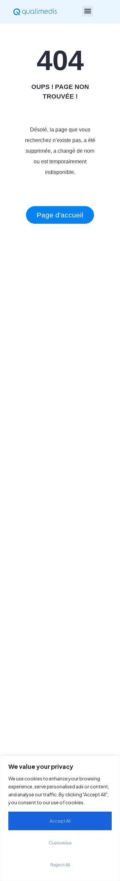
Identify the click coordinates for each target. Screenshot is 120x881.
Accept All (60, 821)
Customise (60, 842)
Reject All (60, 864)
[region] (60, 818)
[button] (87, 11)
